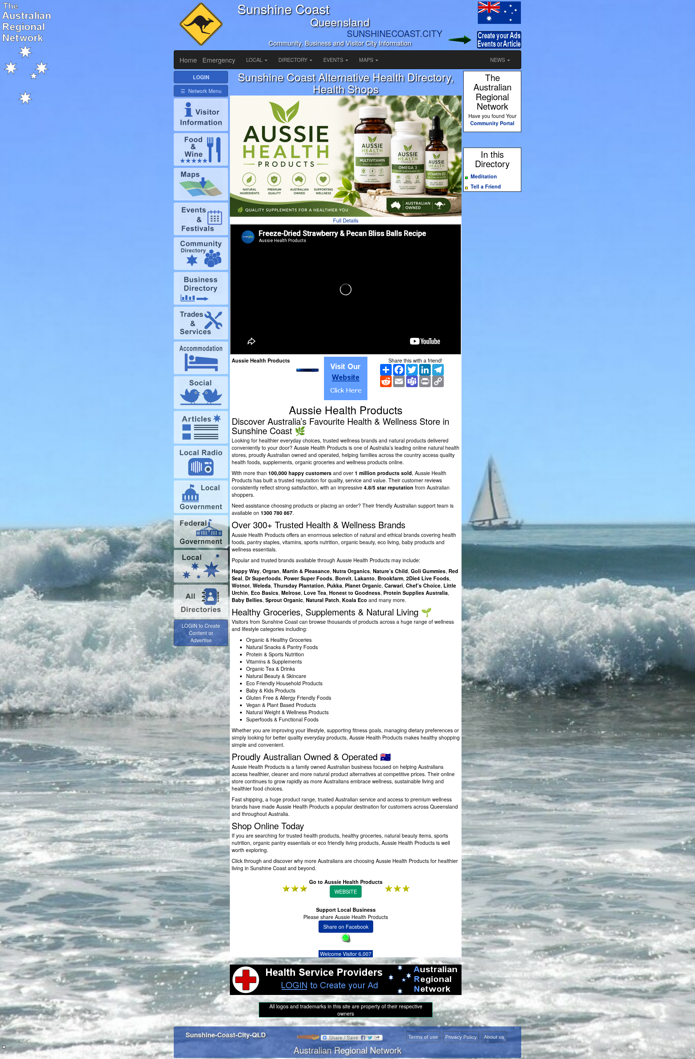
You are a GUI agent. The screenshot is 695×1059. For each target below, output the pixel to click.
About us (494, 1037)
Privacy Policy (461, 1037)
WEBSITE (345, 891)
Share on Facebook (345, 926)
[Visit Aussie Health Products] (345, 378)
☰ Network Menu (201, 90)
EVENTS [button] (334, 59)
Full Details (345, 220)
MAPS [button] (367, 59)
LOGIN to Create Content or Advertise (201, 633)
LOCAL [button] (255, 59)
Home (188, 59)
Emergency (218, 59)
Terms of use (423, 1037)
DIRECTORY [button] (293, 59)
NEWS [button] (498, 59)
